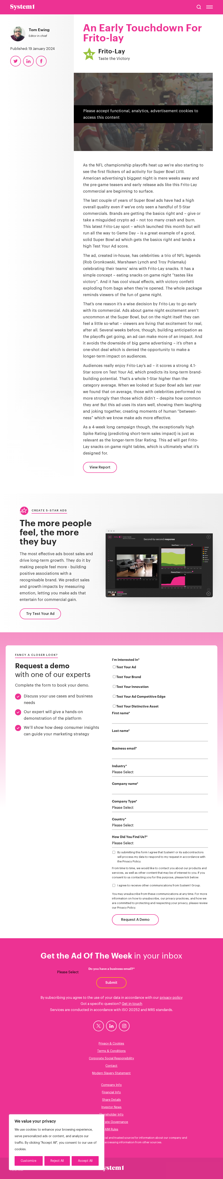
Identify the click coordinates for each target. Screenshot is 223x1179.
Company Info (111, 1085)
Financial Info (111, 1092)
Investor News (111, 1107)
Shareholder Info (111, 1114)
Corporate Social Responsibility (111, 1058)
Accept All (85, 1160)
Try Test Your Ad (40, 614)
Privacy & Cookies (111, 1043)
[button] (199, 7)
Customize (28, 1160)
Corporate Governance (111, 1122)
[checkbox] (160, 688)
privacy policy (171, 997)
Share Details (111, 1099)
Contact (111, 1065)
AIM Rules (111, 1129)
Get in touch (132, 1004)
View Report (100, 467)
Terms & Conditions (111, 1051)
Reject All (57, 1160)
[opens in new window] (98, 1026)
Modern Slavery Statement (111, 1073)
